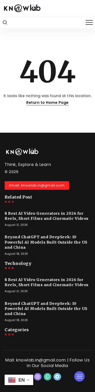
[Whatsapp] (47, 376)
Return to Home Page (47, 102)
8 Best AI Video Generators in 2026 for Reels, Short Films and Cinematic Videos (47, 216)
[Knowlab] (22, 8)
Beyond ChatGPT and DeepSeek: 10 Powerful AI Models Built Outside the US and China (46, 242)
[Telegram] (57, 376)
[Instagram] (38, 376)
